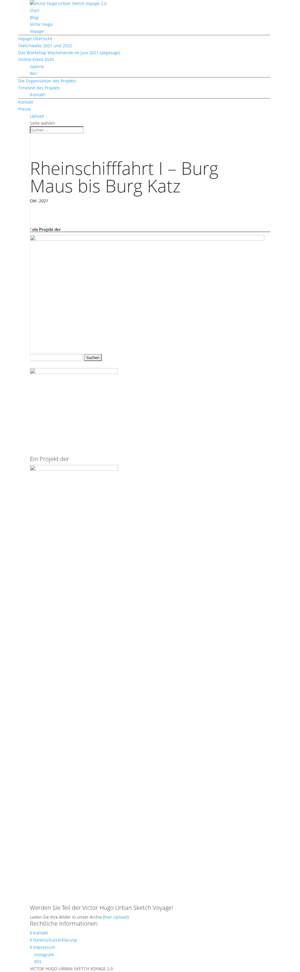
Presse (24, 109)
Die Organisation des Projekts (47, 81)
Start (34, 10)
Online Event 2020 (36, 59)
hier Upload (115, 917)
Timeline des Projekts (39, 88)
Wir (33, 73)
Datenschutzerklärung (55, 940)
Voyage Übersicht (35, 38)
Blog (34, 17)
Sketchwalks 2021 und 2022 (45, 45)
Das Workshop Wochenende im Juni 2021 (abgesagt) (69, 52)
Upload (37, 116)
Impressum (44, 947)
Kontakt (37, 94)
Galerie (37, 66)
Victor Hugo (41, 24)
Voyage (37, 31)
